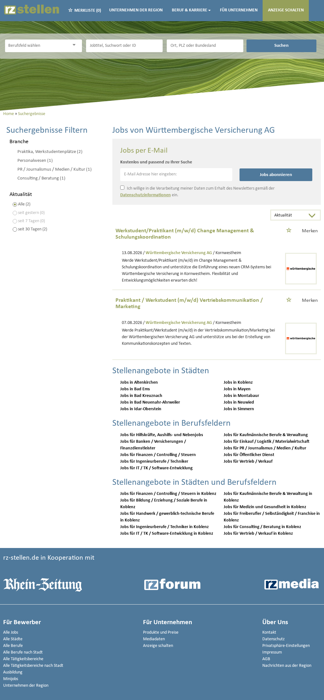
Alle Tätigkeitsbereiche (23, 659)
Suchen (281, 45)
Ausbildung (12, 672)
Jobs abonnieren (276, 174)
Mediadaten (154, 639)
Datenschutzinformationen (145, 195)
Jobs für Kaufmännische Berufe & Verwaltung (266, 435)
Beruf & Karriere (189, 10)
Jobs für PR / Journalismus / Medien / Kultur (265, 448)
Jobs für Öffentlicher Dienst (249, 455)
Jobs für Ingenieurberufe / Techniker (154, 461)
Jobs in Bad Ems (135, 389)
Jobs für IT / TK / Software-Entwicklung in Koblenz (166, 533)
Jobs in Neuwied (239, 402)
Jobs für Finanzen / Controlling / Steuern (158, 455)
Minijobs (10, 679)
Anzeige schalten (286, 10)
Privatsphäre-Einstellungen (286, 645)
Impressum (272, 652)
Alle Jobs (10, 632)
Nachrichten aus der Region (286, 665)
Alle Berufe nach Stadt (23, 652)
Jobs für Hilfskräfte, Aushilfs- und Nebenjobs (161, 435)
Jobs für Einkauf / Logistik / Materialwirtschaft (266, 441)
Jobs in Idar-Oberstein (140, 409)
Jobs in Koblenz (238, 382)
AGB (266, 659)
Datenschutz (273, 639)
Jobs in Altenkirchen (139, 382)
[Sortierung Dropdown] (313, 215)
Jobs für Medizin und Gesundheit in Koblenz (265, 507)
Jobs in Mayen (237, 389)
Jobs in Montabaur (241, 395)
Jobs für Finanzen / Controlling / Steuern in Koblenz (168, 493)
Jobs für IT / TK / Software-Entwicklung (156, 468)
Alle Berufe (13, 645)
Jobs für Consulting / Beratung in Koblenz (262, 527)
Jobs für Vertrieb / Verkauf (248, 461)
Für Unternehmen (239, 10)
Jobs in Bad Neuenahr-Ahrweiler (150, 402)
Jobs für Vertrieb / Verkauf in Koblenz (258, 533)
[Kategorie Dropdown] (75, 45)
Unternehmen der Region (136, 10)
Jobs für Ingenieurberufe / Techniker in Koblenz (164, 527)
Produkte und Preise (160, 632)
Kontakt (269, 632)
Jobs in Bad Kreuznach (141, 395)
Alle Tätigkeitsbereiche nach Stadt (33, 665)
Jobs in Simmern (239, 409)
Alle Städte (12, 639)
